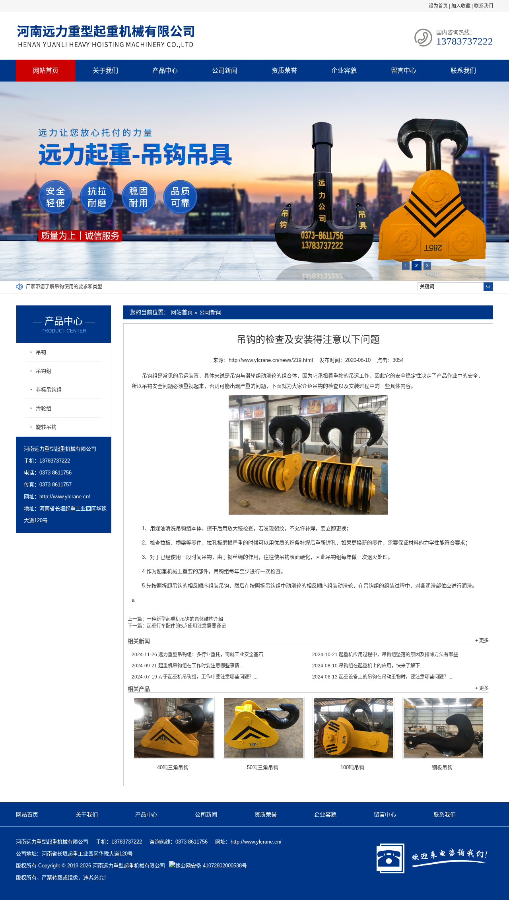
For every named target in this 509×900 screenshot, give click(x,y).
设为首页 (438, 6)
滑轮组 (43, 408)
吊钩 (41, 352)
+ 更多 (482, 640)
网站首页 (45, 70)
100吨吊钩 (352, 767)
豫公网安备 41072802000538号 (211, 866)
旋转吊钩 (46, 427)
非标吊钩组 (49, 390)
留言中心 (403, 70)
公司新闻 (224, 70)
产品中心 (165, 70)
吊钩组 (43, 371)
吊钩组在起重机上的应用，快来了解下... (368, 666)
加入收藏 (460, 6)
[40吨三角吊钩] (174, 728)
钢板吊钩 (442, 767)
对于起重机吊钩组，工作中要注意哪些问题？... (194, 677)
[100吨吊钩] (353, 728)
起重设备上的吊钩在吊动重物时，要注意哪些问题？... (382, 677)
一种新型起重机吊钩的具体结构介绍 (185, 619)
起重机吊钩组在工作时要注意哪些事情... (187, 666)
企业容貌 (344, 70)
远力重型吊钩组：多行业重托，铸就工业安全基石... (199, 654)
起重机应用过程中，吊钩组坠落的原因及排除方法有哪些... (387, 654)
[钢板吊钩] (443, 728)
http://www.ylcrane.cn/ (64, 497)
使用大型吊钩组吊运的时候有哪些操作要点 (71, 287)
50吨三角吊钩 (262, 767)
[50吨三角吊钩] (264, 728)
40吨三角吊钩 (172, 767)
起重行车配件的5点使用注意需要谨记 (186, 626)
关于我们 (105, 70)
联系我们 (483, 6)
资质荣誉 (284, 70)
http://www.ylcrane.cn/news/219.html (271, 360)
